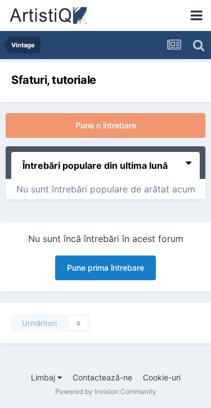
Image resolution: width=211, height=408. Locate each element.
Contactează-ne (102, 377)
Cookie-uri (162, 377)
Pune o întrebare (105, 125)
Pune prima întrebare (105, 267)
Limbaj (44, 377)
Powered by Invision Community (105, 391)
